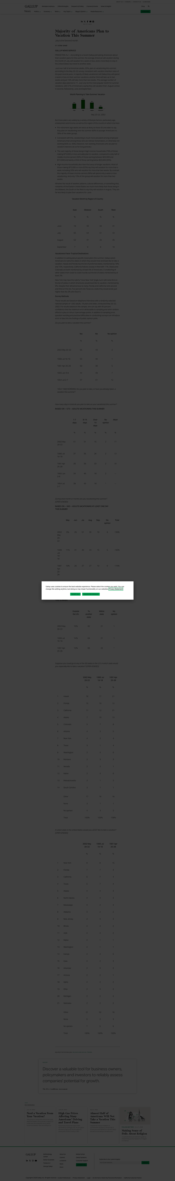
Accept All (75, 594)
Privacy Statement (116, 589)
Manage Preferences (91, 594)
